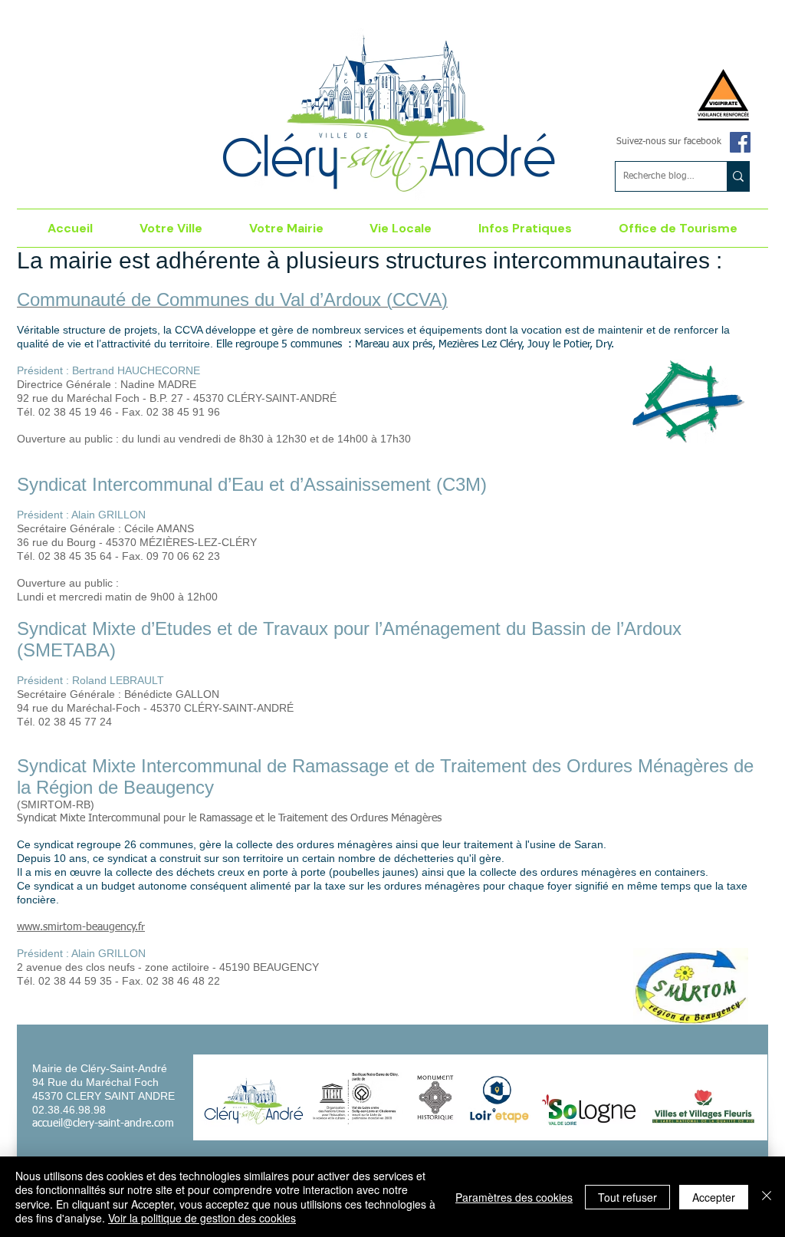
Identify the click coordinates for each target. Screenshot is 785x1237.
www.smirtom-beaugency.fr (81, 927)
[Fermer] (766, 1197)
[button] (171, 228)
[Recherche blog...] (738, 176)
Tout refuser (627, 1197)
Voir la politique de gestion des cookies (202, 1217)
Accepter (713, 1197)
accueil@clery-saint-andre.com (103, 1123)
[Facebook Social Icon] (740, 142)
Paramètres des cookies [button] (514, 1197)
